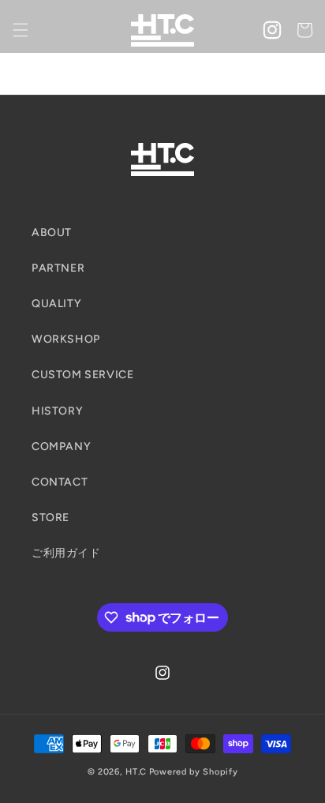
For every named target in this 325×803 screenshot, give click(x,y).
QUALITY (56, 303)
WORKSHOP (66, 339)
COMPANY (61, 446)
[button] (20, 30)
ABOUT (52, 232)
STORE (50, 517)
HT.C (136, 772)
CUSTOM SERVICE (82, 374)
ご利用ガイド (66, 553)
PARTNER (58, 268)
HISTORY (57, 411)
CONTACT (60, 482)
